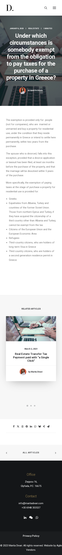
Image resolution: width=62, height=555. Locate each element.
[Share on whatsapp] (35, 427)
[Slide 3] (35, 406)
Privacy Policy (31, 535)
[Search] (44, 7)
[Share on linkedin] (31, 427)
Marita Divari (36, 90)
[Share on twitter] (18, 427)
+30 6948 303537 (31, 507)
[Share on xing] (44, 427)
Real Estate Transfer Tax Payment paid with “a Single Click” (31, 357)
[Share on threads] (22, 427)
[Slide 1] (27, 406)
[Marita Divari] (10, 7)
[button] (54, 8)
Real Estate (33, 28)
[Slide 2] (31, 406)
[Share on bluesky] (40, 427)
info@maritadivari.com (31, 503)
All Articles (31, 452)
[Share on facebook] (14, 427)
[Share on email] (48, 427)
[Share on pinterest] (27, 427)
